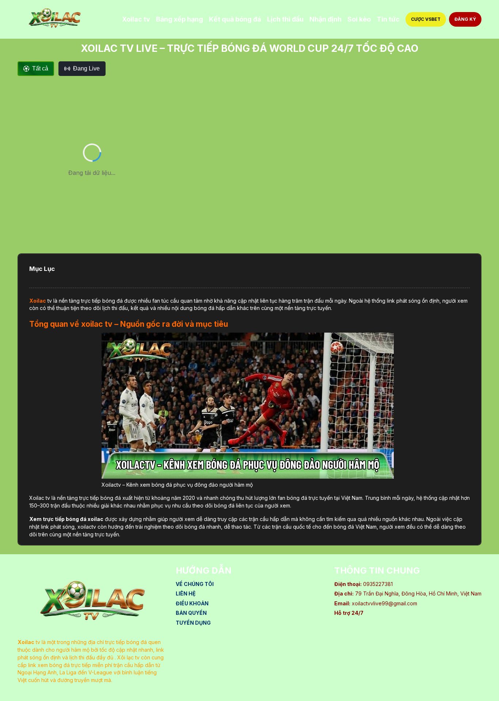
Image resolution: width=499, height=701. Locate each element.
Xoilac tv (136, 19)
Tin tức (388, 19)
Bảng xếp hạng (179, 19)
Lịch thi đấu (285, 19)
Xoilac (37, 301)
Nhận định (325, 19)
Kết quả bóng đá (235, 19)
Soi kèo (359, 19)
